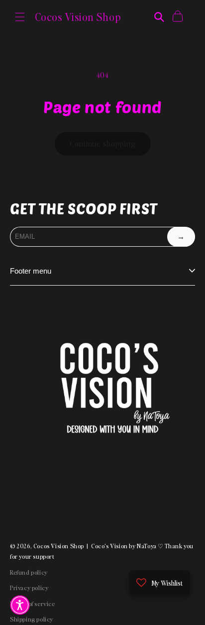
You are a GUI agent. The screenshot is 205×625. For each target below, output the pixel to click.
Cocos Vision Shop (58, 546)
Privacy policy (29, 588)
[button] (20, 17)
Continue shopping (103, 144)
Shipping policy (31, 619)
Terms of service (32, 604)
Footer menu (30, 271)
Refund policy (29, 572)
